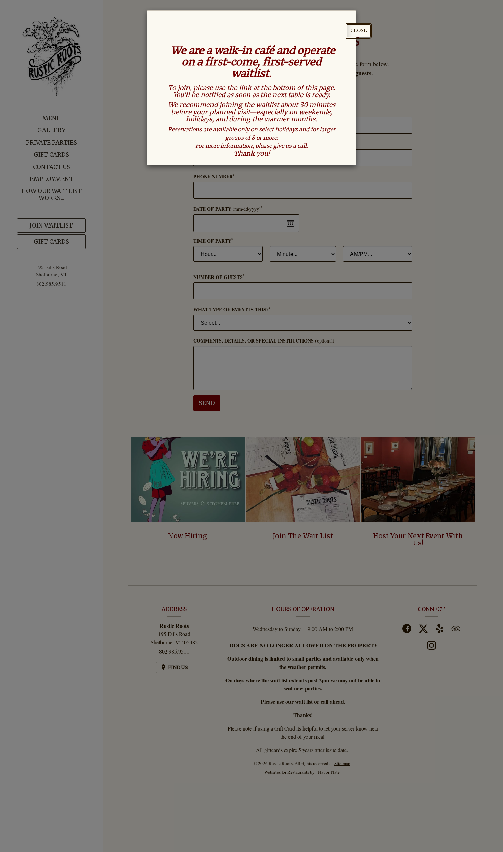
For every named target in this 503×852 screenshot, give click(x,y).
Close (358, 30)
